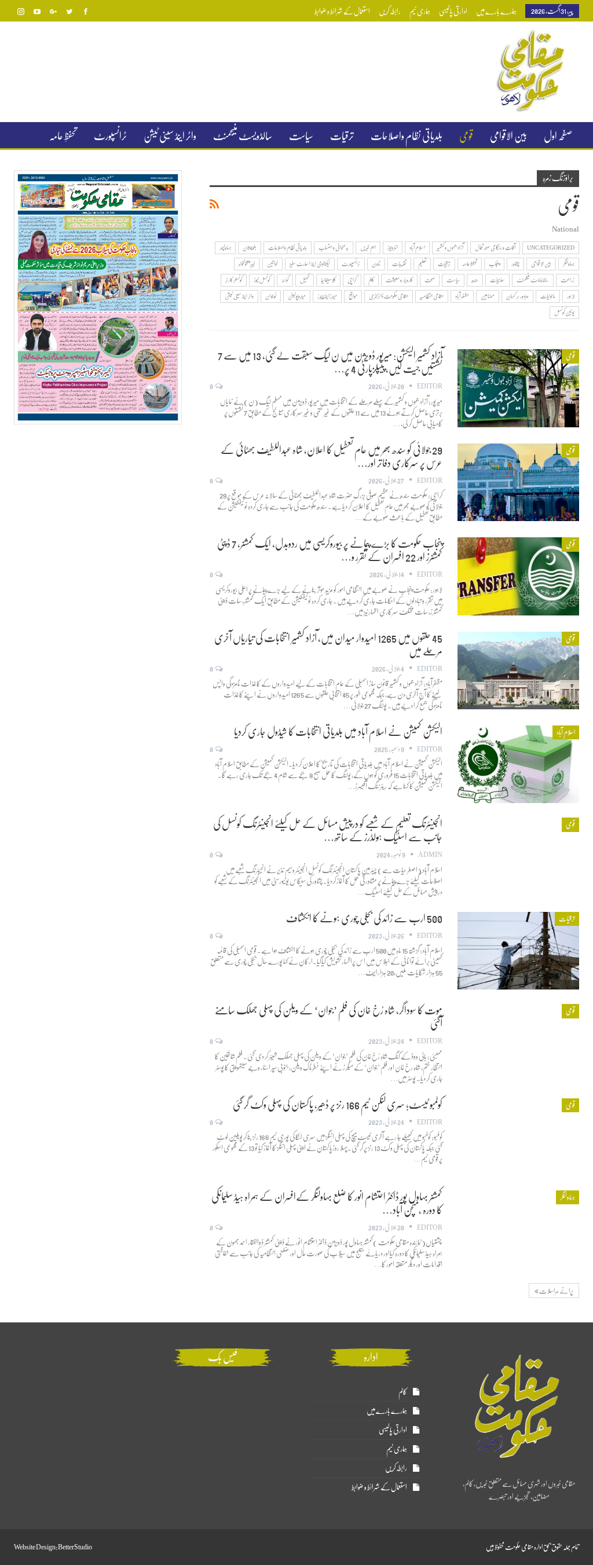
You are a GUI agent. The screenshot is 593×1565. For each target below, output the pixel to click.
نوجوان (270, 296)
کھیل (304, 280)
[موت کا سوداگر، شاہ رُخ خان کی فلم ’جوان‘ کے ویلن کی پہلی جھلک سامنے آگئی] (518, 1043)
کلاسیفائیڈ (328, 280)
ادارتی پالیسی (453, 11)
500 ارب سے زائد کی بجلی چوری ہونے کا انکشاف (364, 918)
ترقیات (342, 136)
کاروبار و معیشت (399, 280)
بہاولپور (225, 247)
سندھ (474, 280)
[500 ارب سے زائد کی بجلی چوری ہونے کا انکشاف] (518, 950)
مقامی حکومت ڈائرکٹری (388, 296)
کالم (371, 280)
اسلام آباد (417, 247)
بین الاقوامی (508, 136)
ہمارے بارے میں (496, 11)
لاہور (570, 296)
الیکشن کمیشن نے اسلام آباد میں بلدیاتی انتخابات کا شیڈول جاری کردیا (338, 731)
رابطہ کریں (390, 11)
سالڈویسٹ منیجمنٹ (242, 136)
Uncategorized (550, 247)
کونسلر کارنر (233, 280)
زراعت (567, 280)
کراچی (352, 280)
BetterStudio (75, 1547)
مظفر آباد (462, 296)
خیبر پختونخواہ (247, 263)
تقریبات (399, 263)
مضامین (488, 296)
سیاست (301, 136)
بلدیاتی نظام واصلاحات (406, 136)
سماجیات (497, 280)
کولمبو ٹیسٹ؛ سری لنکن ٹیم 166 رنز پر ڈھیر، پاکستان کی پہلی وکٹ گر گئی (337, 1104)
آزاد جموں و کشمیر (450, 247)
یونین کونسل (564, 312)
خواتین (272, 263)
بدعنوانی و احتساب (334, 247)
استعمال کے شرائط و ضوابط (342, 11)
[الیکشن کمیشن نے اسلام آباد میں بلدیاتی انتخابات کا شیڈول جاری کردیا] (518, 764)
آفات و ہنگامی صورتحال (495, 247)
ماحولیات (547, 296)
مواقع (353, 296)
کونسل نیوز (262, 280)
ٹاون (376, 263)
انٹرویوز (392, 247)
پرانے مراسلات (556, 1291)
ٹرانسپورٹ (110, 136)
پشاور (515, 263)
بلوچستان (250, 247)
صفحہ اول (558, 136)
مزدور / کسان (517, 296)
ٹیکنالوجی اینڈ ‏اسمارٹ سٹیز (310, 263)
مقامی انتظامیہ (432, 296)
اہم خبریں (368, 247)
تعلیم (422, 263)
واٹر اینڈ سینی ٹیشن (170, 136)
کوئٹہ (284, 280)
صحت (429, 280)
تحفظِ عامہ (63, 136)
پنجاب (494, 263)
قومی (466, 136)
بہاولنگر (568, 263)
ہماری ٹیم (419, 11)
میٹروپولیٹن (297, 296)
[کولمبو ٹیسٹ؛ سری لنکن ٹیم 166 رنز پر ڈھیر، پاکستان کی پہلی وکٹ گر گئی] (518, 1137)
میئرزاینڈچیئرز (327, 296)
